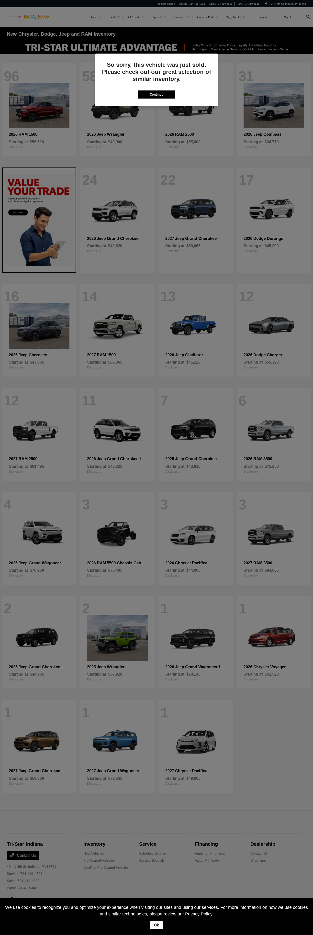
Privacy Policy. (199, 914)
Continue (156, 94)
